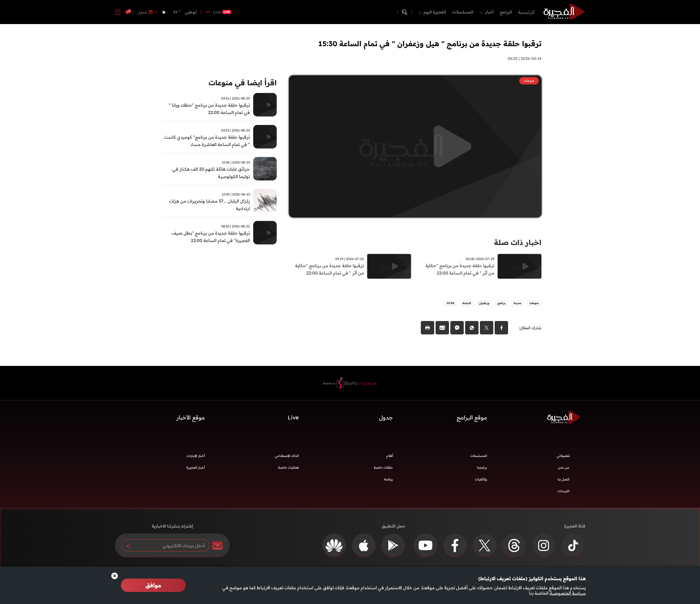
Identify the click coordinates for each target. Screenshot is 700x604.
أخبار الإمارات (195, 456)
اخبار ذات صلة (517, 242)
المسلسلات (462, 11)
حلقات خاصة (383, 467)
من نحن (563, 467)
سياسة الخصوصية (568, 593)
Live (293, 417)
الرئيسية (526, 12)
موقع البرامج (472, 417)
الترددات (563, 491)
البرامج (506, 11)
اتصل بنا (563, 479)
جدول (142, 12)
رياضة (388, 479)
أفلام (389, 456)
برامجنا (482, 467)
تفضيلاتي (563, 456)
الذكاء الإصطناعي (287, 456)
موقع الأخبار (190, 417)
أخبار (489, 11)
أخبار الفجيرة (195, 467)
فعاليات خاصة (288, 467)
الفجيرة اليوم (435, 11)
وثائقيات (481, 479)
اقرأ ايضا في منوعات (243, 82)
